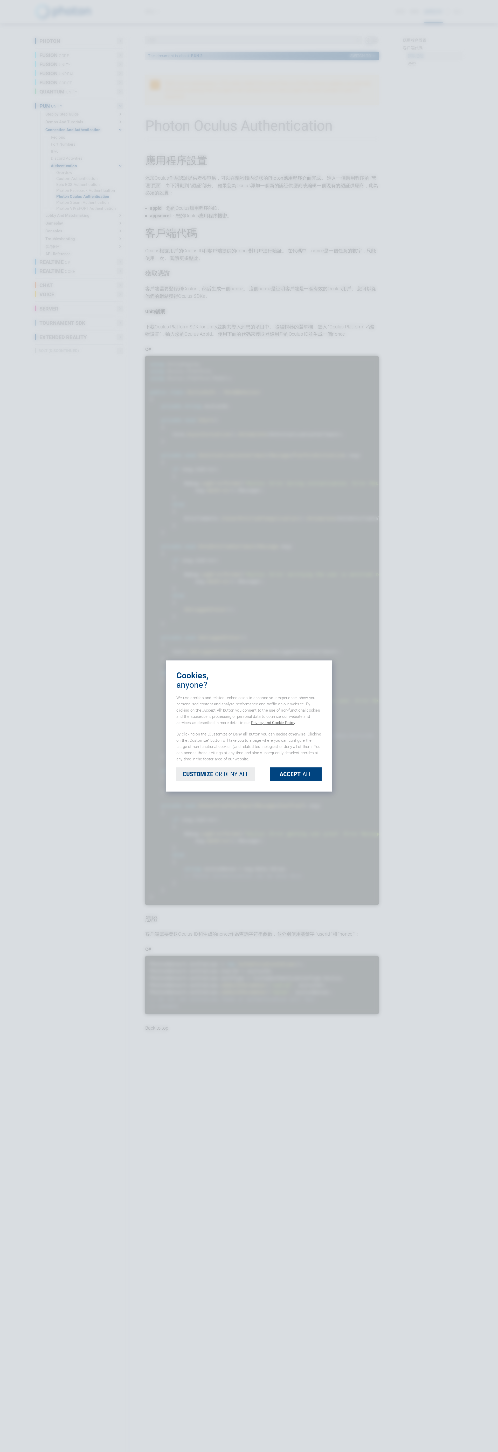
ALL (296, 774)
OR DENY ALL (215, 774)
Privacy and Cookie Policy (273, 722)
